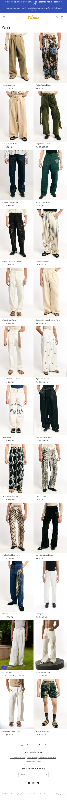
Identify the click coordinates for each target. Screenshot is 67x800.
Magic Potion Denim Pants (12, 261)
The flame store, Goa (17, 757)
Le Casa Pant (7, 673)
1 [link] (21, 744)
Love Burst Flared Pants (44, 555)
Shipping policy (60, 794)
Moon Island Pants (9, 320)
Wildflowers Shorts (43, 731)
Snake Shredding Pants (11, 555)
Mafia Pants (6, 438)
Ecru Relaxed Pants (9, 144)
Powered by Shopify (16, 794)
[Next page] (45, 744)
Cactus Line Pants (8, 85)
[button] (4, 17)
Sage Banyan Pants (43, 144)
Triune (9, 794)
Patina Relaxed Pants (43, 85)
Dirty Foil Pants (41, 496)
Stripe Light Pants (42, 261)
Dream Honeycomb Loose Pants (48, 320)
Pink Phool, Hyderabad (47, 757)
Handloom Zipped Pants (11, 731)
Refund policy (28, 794)
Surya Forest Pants (43, 203)
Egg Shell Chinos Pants (11, 379)
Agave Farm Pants (42, 379)
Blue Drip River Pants (10, 203)
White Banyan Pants (43, 673)
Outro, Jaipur (32, 757)
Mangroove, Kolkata (33, 761)
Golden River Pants (9, 614)
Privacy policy (38, 794)
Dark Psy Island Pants (44, 438)
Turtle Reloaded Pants (10, 496)
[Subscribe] (45, 774)
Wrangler (39, 614)
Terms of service (49, 794)
